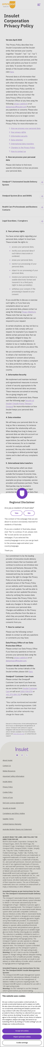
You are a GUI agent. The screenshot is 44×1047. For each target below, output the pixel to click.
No (29, 513)
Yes (16, 513)
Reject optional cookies (22, 1037)
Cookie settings (22, 1043)
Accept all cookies (22, 1031)
